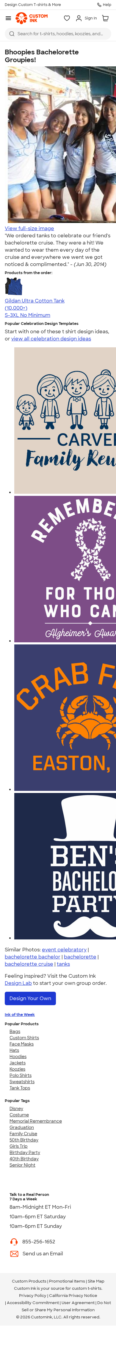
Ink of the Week (20, 1014)
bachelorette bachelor (32, 957)
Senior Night (22, 1165)
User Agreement (78, 1302)
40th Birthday (24, 1159)
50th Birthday (24, 1140)
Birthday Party (25, 1152)
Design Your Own (30, 998)
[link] (31, 18)
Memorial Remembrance (36, 1121)
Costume (19, 1115)
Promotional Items (67, 1281)
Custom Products (29, 1281)
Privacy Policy (32, 1295)
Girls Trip (19, 1146)
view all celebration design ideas (51, 339)
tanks (63, 964)
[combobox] (58, 34)
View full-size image (29, 228)
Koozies (17, 1069)
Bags (15, 1031)
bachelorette (80, 957)
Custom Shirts (24, 1037)
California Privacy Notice (73, 1295)
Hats (14, 1050)
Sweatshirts (22, 1081)
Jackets (18, 1063)
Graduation (22, 1127)
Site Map (96, 1281)
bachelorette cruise (29, 964)
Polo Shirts (21, 1075)
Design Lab (18, 983)
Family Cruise (23, 1133)
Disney (16, 1108)
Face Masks (22, 1044)
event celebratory (64, 950)
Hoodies (18, 1056)
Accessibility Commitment (33, 1302)
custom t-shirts (86, 1288)
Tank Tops (20, 1088)
